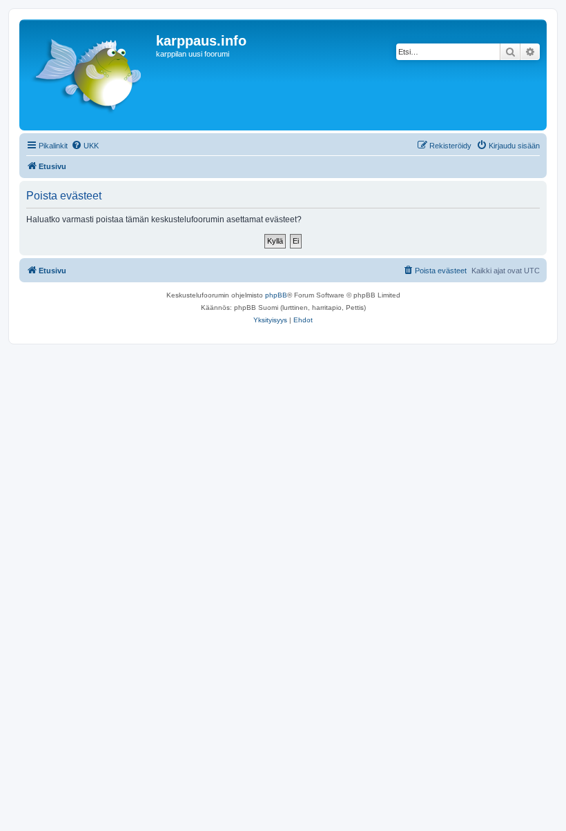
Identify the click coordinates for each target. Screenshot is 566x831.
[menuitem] (85, 145)
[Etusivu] (89, 75)
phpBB (276, 295)
